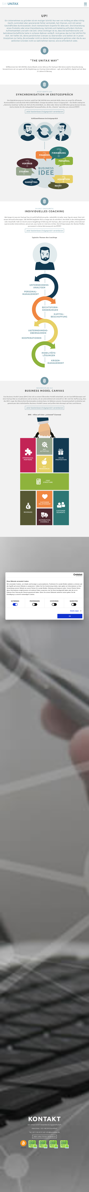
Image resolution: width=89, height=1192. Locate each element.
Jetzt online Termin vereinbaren (44, 1137)
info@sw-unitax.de (53, 1132)
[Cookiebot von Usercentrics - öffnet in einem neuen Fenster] (74, 575)
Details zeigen (74, 611)
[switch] (34, 604)
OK (70, 616)
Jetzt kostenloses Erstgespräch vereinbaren (44, 111)
